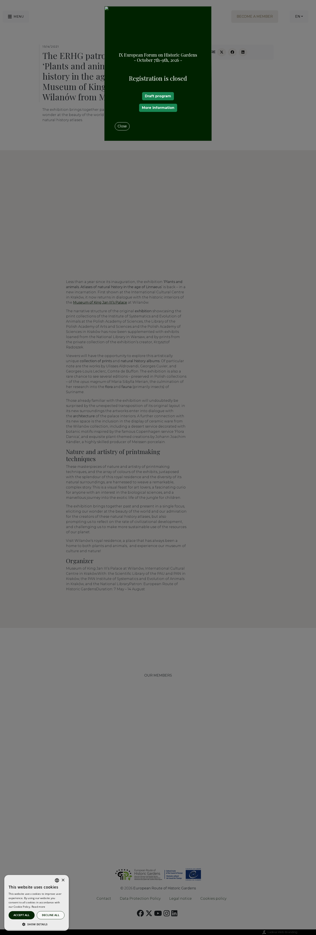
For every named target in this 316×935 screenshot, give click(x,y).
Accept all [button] (22, 915)
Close (122, 126)
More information (158, 108)
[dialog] (36, 903)
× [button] (62, 880)
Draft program (158, 96)
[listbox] (57, 880)
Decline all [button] (50, 915)
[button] (36, 924)
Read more (38, 907)
